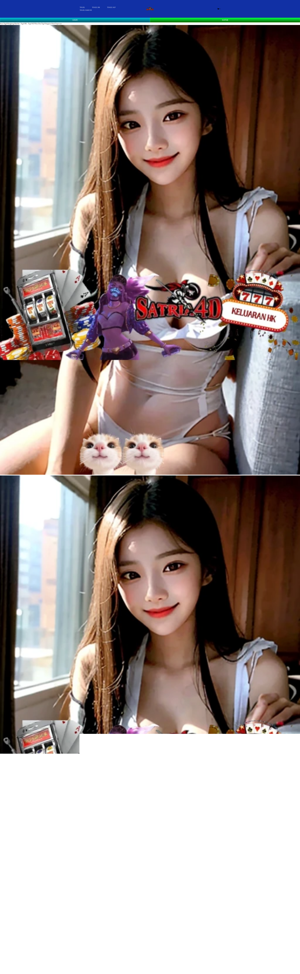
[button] (3, 965)
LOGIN (75, 20)
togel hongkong (132, 946)
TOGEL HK (96, 7)
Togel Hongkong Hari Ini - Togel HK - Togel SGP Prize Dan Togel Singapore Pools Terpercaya (33, 24)
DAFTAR (225, 20)
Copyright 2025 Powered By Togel (150, 970)
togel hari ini (147, 944)
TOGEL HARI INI (86, 10)
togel (15, 944)
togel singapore (106, 954)
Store (1, 24)
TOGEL (82, 7)
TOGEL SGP (111, 7)
